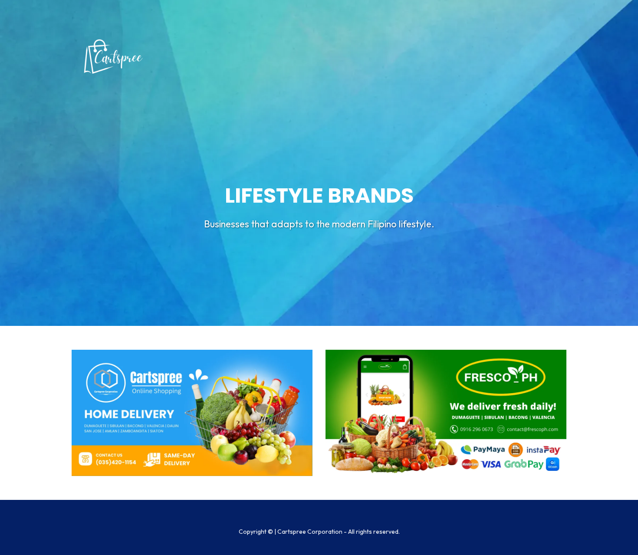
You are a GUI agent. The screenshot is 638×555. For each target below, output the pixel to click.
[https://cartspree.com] (115, 56)
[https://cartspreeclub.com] (192, 413)
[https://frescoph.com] (446, 413)
